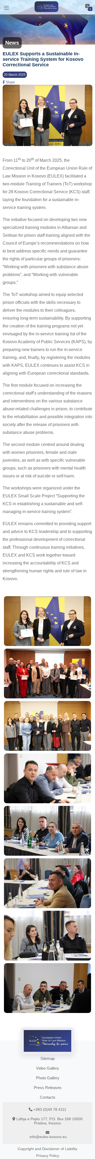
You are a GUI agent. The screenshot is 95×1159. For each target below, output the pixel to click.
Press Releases (47, 1087)
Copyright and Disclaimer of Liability (47, 1149)
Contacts (47, 1097)
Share (10, 82)
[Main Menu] (7, 7)
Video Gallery (47, 1068)
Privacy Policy (47, 1155)
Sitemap (47, 1058)
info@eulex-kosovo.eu (48, 1137)
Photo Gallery (47, 1078)
